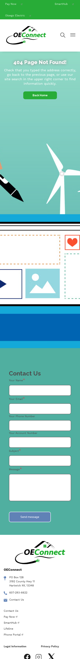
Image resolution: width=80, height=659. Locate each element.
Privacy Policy (50, 646)
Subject (14, 450)
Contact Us (16, 599)
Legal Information (15, 646)
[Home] (26, 35)
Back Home (40, 95)
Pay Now (10, 3)
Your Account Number (23, 433)
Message (14, 469)
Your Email (16, 398)
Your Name (16, 380)
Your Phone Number (22, 416)
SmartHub (61, 3)
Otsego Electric (15, 15)
